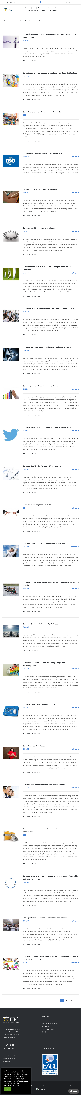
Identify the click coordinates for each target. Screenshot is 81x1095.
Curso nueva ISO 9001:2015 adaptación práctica (42, 153)
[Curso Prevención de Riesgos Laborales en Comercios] (11, 119)
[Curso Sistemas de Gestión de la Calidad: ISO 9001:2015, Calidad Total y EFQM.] (11, 42)
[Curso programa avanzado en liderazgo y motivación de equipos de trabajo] (11, 590)
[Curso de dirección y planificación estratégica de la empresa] (11, 354)
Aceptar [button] (8, 1089)
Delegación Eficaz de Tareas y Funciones (40, 189)
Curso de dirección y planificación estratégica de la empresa (48, 347)
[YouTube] (13, 1045)
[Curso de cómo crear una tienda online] (11, 712)
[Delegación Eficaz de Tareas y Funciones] (11, 197)
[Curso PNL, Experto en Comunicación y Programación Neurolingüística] (11, 670)
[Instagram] (10, 1045)
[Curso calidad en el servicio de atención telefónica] (11, 792)
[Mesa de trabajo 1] (8, 7)
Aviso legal (6, 1061)
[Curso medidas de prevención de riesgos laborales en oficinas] (11, 316)
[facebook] (4, 2)
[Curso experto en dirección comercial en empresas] (11, 393)
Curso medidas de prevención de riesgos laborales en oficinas (48, 308)
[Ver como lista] (53, 21)
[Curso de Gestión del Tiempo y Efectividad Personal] (11, 473)
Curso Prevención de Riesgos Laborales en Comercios (45, 112)
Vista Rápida (37, 60)
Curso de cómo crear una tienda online (39, 704)
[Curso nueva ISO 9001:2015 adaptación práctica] (11, 161)
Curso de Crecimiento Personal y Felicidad (40, 624)
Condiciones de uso (9, 1056)
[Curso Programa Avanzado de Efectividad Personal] (11, 551)
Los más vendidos (48, 1029)
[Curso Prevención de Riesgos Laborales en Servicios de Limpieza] (11, 80)
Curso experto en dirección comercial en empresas (44, 386)
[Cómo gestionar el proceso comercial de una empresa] (11, 925)
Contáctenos (46, 1032)
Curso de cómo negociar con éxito (37, 505)
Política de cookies (9, 1058)
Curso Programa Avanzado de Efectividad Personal (44, 543)
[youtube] (14, 2)
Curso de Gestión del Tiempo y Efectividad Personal (44, 466)
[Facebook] (4, 1045)
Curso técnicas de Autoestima (35, 746)
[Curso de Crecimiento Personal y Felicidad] (11, 631)
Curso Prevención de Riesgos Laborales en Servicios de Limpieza (50, 73)
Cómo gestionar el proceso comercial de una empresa (45, 918)
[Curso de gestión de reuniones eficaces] (11, 235)
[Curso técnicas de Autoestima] (11, 753)
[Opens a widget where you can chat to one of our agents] (73, 1091)
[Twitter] (7, 1045)
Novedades (45, 1026)
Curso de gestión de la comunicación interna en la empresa (47, 427)
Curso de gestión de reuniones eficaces (39, 228)
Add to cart (27, 60)
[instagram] (11, 2)
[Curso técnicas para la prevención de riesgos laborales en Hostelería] (11, 274)
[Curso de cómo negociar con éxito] (11, 512)
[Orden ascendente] (25, 21)
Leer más (16, 1085)
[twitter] (7, 2)
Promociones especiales (50, 1023)
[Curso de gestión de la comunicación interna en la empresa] (11, 435)
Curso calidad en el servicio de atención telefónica (44, 785)
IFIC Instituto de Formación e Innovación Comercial (36, 1086)
